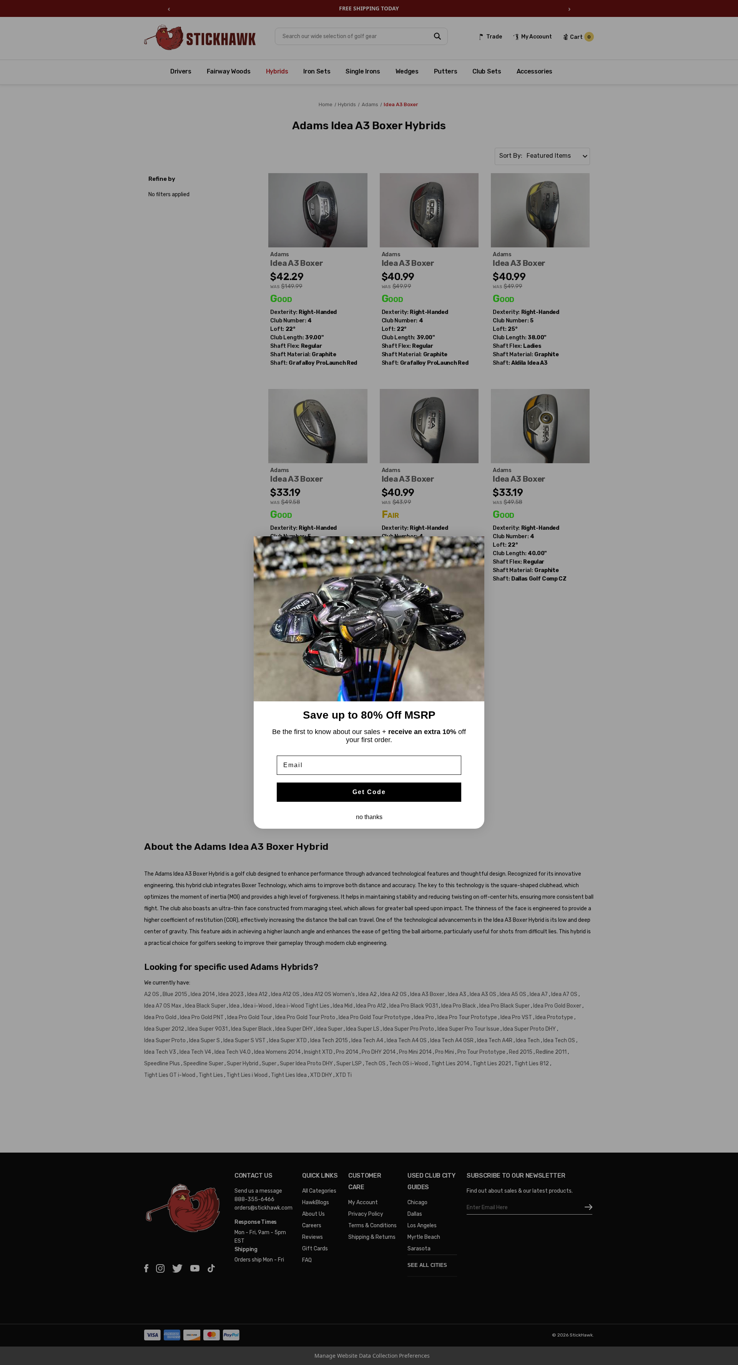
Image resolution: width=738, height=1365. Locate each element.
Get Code (369, 792)
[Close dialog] (475, 544)
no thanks (369, 817)
